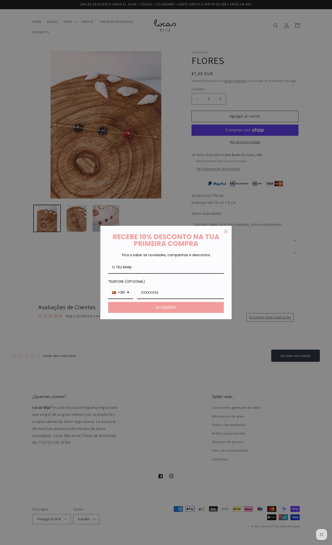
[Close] (226, 231)
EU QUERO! (166, 307)
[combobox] (120, 293)
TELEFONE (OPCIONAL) (126, 281)
